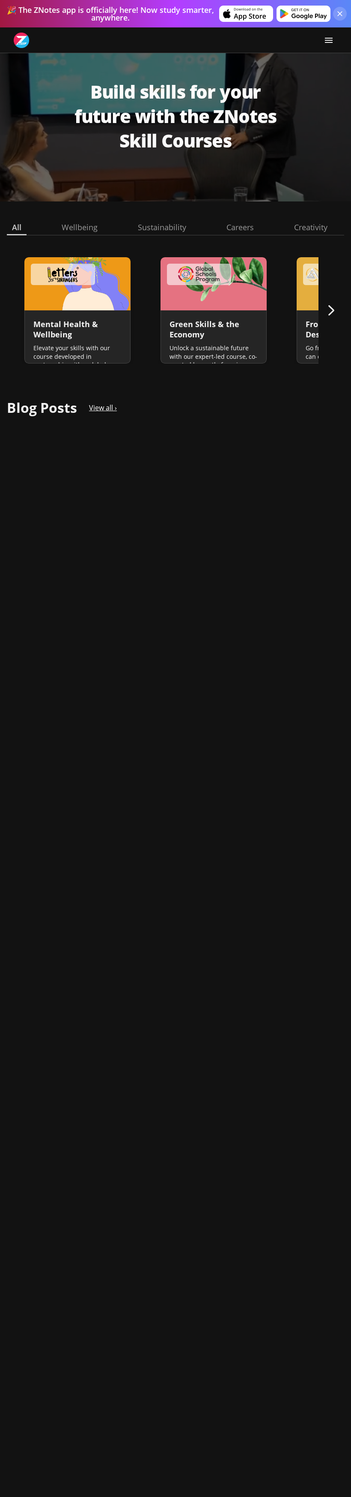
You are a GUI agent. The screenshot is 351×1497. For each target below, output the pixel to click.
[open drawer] (328, 40)
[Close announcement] (340, 14)
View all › (103, 407)
